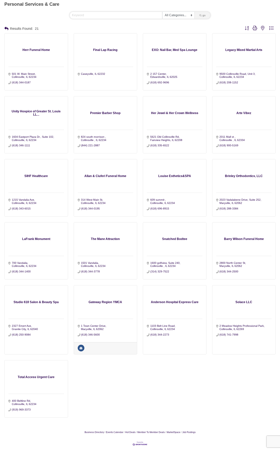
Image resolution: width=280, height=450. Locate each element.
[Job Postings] (81, 350)
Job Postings (189, 432)
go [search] (204, 15)
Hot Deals (130, 432)
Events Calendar (114, 432)
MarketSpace (173, 432)
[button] (6, 29)
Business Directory (94, 432)
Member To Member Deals (151, 432)
